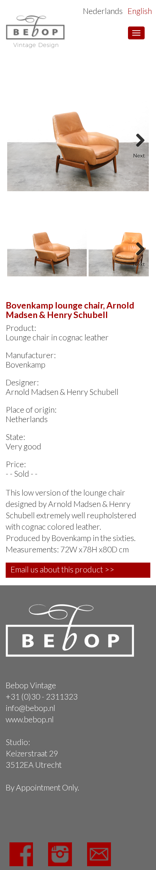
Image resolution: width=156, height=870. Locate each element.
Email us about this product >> (62, 569)
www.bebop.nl (30, 719)
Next (137, 137)
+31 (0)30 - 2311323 (42, 696)
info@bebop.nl (30, 708)
